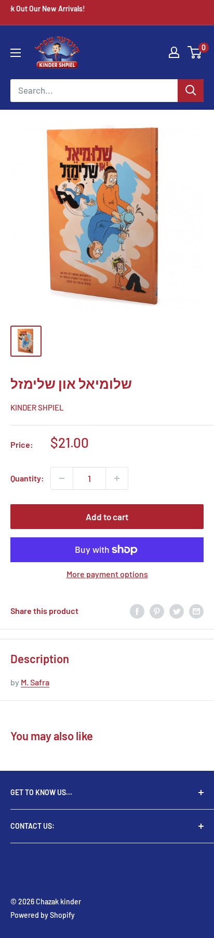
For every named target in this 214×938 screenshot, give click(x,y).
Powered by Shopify (42, 915)
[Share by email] (196, 611)
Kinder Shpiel (37, 407)
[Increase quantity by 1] (117, 478)
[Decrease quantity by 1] (62, 478)
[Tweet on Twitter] (176, 611)
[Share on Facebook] (137, 611)
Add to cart (107, 516)
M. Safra (35, 682)
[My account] (174, 52)
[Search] (191, 90)
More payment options (107, 574)
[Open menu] (15, 53)
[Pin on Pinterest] (157, 611)
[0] (195, 52)
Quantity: (27, 478)
